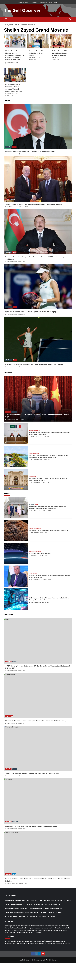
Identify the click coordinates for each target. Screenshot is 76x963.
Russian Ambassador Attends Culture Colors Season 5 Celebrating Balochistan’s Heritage (33, 912)
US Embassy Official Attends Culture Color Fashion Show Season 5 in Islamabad (30, 916)
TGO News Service (11, 261)
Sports (14, 146)
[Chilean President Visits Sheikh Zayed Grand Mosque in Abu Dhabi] (61, 41)
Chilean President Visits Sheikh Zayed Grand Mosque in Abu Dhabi (60, 53)
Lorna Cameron (34, 532)
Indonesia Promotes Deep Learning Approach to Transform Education (31, 826)
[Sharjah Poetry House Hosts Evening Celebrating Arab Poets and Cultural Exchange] (38, 695)
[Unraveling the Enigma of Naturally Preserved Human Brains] (16, 530)
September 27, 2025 (11, 64)
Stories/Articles (37, 528)
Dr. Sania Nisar (34, 555)
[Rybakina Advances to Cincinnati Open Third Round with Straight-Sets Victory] (38, 339)
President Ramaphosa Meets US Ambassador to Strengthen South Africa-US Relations (32, 904)
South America (56, 46)
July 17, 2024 (10, 95)
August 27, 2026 (24, 154)
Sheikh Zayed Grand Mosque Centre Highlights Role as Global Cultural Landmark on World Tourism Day (14, 55)
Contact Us (43, 2)
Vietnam (13, 199)
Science (31, 528)
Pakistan (15, 661)
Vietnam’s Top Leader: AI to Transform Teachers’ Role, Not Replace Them (32, 773)
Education (8, 661)
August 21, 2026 (21, 314)
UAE (7, 46)
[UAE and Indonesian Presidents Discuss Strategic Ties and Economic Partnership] (15, 75)
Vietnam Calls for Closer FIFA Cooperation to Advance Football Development (33, 204)
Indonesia (8, 79)
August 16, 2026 (45, 482)
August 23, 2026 (43, 555)
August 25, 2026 (45, 436)
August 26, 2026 (21, 261)
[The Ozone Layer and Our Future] (16, 553)
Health (36, 504)
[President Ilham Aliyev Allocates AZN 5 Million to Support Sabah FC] (38, 126)
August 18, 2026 (47, 579)
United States (36, 46)
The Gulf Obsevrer (52, 960)
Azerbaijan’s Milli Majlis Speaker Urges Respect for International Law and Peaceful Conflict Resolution (38, 900)
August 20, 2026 (47, 459)
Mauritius (36, 453)
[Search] (70, 19)
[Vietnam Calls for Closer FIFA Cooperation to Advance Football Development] (38, 179)
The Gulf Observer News (12, 62)
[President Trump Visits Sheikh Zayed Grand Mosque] (38, 41)
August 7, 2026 (23, 883)
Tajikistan (35, 573)
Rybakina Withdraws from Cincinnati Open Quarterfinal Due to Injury (30, 312)
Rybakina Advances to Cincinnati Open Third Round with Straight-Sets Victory (34, 364)
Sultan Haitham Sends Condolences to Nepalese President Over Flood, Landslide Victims (33, 908)
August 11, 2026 (21, 828)
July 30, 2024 (56, 59)
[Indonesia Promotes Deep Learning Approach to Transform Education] (38, 801)
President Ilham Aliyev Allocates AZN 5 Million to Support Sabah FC (30, 151)
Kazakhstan (9, 307)
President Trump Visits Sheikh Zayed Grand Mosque (37, 53)
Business (8, 412)
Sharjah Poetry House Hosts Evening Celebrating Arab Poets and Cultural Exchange (36, 721)
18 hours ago (23, 419)
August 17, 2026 (24, 367)
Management (34, 2)
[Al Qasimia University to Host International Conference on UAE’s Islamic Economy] (16, 479)
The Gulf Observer (22, 10)
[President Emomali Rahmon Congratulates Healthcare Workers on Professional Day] (16, 576)
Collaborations (53, 2)
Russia (14, 874)
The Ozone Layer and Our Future (40, 553)
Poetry (7, 716)
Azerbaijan (8, 146)
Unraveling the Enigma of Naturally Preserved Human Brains (48, 530)
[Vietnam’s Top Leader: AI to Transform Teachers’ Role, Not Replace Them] (38, 748)
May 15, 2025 (33, 59)
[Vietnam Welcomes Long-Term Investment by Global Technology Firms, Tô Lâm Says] (38, 399)
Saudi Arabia (37, 430)
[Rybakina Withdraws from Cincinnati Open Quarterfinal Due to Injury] (38, 286)
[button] (6, 19)
